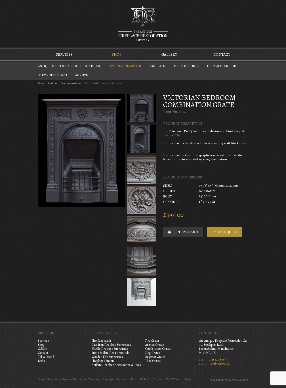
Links (41, 361)
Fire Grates (157, 66)
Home (41, 83)
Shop (117, 54)
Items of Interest (53, 75)
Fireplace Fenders (221, 66)
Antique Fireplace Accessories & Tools (69, 66)
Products (52, 83)
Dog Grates (152, 353)
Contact (221, 54)
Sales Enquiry (225, 232)
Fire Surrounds (186, 66)
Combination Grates (124, 66)
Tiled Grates (153, 361)
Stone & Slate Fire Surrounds (110, 353)
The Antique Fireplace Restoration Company (143, 23)
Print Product (185, 232)
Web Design (217, 380)
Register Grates (155, 357)
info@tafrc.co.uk (219, 363)
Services (64, 54)
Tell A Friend (46, 357)
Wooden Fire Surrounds (107, 357)
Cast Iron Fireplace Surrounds (111, 345)
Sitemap (108, 379)
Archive (81, 75)
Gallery (169, 54)
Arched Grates (154, 345)
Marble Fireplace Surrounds (110, 349)
